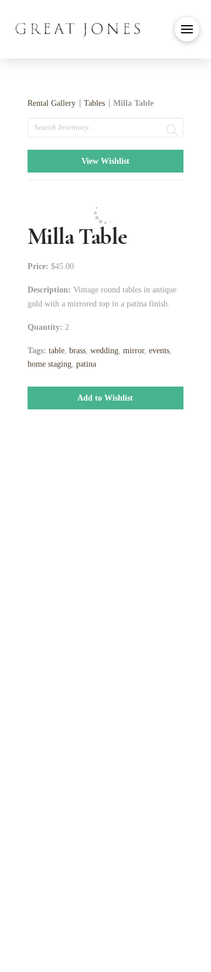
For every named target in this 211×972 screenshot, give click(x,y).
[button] (187, 29)
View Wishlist (105, 161)
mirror (133, 350)
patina (86, 364)
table (56, 350)
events (159, 350)
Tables (94, 103)
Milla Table (133, 103)
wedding (104, 350)
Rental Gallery (52, 103)
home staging (50, 364)
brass (77, 350)
